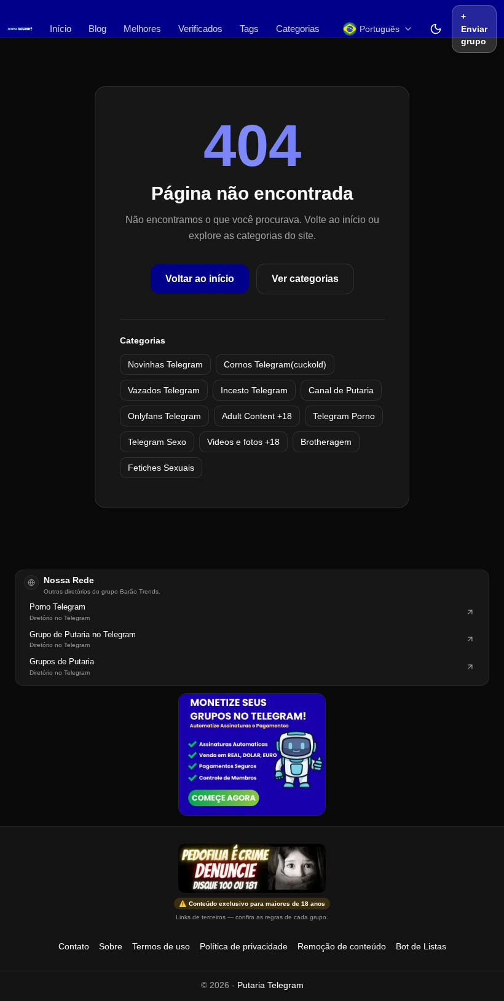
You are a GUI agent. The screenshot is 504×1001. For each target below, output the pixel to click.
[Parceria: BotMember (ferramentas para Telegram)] (252, 754)
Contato (73, 946)
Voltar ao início (199, 278)
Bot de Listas (421, 946)
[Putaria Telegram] (20, 29)
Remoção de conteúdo (341, 946)
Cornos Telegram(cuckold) (275, 364)
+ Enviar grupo (474, 29)
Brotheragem (326, 442)
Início (60, 28)
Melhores (142, 28)
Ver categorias (305, 278)
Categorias (298, 28)
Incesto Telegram (254, 390)
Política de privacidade (244, 946)
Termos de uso (161, 946)
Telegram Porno (344, 416)
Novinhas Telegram (165, 364)
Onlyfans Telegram (164, 416)
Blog (97, 28)
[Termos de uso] (252, 868)
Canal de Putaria (341, 390)
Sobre (110, 946)
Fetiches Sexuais (161, 468)
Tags (249, 28)
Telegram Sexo (157, 442)
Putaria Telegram (270, 985)
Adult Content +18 (257, 416)
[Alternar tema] (436, 29)
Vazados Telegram (164, 390)
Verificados (200, 28)
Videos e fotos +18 (243, 442)
